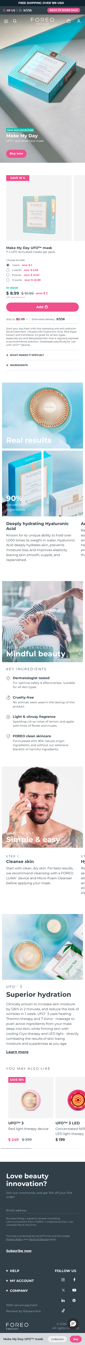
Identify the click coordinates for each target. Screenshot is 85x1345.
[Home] (42, 21)
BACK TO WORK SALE (64, 10)
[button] (73, 1324)
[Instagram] (63, 1280)
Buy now (16, 153)
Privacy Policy (14, 1239)
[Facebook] (74, 1280)
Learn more (17, 1052)
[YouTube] (74, 1290)
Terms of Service (39, 1239)
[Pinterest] (74, 1301)
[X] (63, 1290)
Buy (75, 1339)
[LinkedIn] (63, 1301)
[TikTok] (63, 1311)
